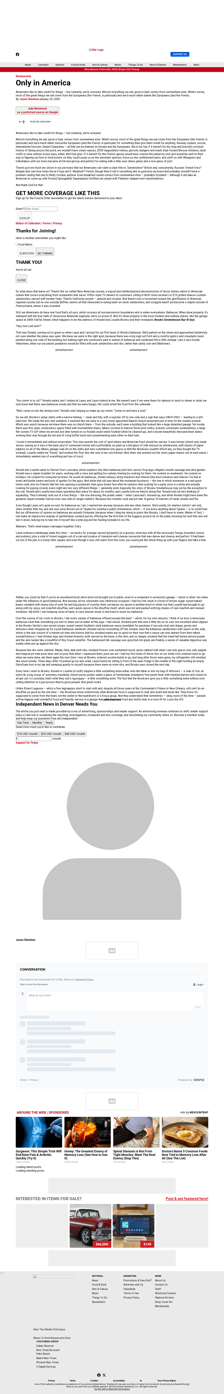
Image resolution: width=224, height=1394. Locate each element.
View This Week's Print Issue (49, 1329)
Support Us (180, 54)
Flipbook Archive (164, 1297)
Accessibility (119, 1380)
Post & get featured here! (187, 1198)
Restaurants (23, 76)
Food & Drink (78, 64)
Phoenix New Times (47, 1362)
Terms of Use (131, 1293)
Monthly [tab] (37, 722)
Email (20, 208)
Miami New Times (46, 1358)
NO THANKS (45, 253)
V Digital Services (46, 1366)
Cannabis (43, 64)
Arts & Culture (100, 64)
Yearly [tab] (49, 722)
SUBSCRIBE (26, 253)
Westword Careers (165, 1293)
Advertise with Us (133, 1284)
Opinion (59, 64)
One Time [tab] (23, 722)
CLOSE (21, 280)
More (196, 64)
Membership (162, 1306)
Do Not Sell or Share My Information (112, 1389)
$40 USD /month (75, 734)
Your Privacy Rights (167, 1380)
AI (141, 1380)
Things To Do (135, 64)
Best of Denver (158, 64)
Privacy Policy (131, 1297)
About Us (160, 1280)
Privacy (57, 223)
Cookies (94, 1380)
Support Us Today (27, 742)
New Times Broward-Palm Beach (48, 1352)
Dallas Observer (45, 1345)
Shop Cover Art (164, 1302)
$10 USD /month (27, 734)
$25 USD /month (51, 734)
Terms (47, 223)
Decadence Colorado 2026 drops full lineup (112, 69)
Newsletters (180, 64)
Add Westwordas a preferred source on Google (37, 110)
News (28, 64)
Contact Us (161, 1284)
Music (118, 64)
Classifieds (129, 1289)
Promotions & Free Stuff (138, 1280)
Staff (158, 1289)
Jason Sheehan (29, 99)
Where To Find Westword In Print (51, 1338)
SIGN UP (24, 218)
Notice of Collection (28, 223)
